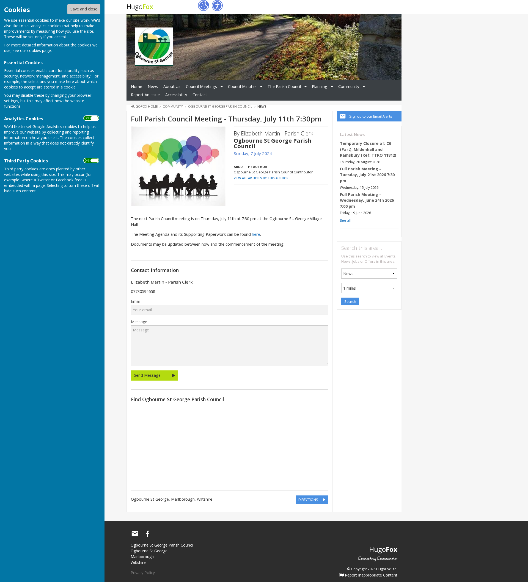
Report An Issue (145, 94)
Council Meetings (201, 86)
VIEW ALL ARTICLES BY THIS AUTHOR (261, 177)
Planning (319, 86)
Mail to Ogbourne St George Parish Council (135, 534)
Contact (200, 94)
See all (345, 220)
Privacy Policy (143, 572)
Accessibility (176, 94)
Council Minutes (242, 86)
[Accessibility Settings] (217, 5)
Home (136, 86)
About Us (171, 86)
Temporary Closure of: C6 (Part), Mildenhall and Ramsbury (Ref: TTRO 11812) (368, 149)
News (153, 86)
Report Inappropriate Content (370, 575)
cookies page (39, 50)
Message (139, 322)
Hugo (140, 6)
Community (348, 86)
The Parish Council (284, 86)
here (256, 234)
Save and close (83, 9)
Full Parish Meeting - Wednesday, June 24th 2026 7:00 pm (367, 200)
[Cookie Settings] (203, 5)
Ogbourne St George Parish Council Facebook (147, 534)
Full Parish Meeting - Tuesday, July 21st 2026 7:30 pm (367, 174)
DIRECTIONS (308, 499)
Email (136, 301)
